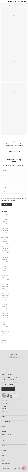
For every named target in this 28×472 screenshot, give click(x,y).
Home (2, 437)
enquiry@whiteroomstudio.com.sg (9, 382)
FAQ (2, 458)
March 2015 (4, 342)
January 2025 (4, 243)
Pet (2, 419)
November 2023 (5, 257)
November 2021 (5, 293)
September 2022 (5, 286)
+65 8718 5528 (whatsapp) (8, 386)
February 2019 (4, 326)
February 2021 (4, 302)
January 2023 (4, 277)
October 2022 (4, 284)
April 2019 (3, 324)
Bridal (2, 429)
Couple (3, 426)
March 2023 (4, 273)
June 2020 (4, 304)
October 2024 (4, 250)
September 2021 (5, 295)
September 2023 (5, 259)
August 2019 (4, 320)
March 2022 (4, 290)
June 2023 (4, 266)
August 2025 (4, 237)
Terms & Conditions (6, 463)
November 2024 (5, 248)
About (2, 440)
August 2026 (4, 214)
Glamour (3, 424)
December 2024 (5, 246)
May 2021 (3, 299)
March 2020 (4, 308)
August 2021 (4, 297)
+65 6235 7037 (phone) (7, 384)
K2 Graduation (5, 408)
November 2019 (5, 317)
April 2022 (3, 288)
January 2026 (4, 228)
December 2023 (5, 255)
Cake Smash (4, 411)
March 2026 (4, 223)
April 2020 (3, 306)
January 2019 (4, 329)
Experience (4, 448)
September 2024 (5, 252)
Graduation (4, 406)
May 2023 (3, 268)
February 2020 (4, 311)
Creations (3, 450)
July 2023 (3, 264)
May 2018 (3, 335)
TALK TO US (8, 389)
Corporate (3, 431)
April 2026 (3, 221)
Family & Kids (4, 403)
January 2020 (4, 313)
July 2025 (3, 239)
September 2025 (5, 235)
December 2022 (5, 279)
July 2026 (3, 217)
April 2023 (3, 270)
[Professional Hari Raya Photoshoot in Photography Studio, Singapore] (14, 91)
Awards (3, 442)
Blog (2, 455)
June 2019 (4, 322)
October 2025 (4, 232)
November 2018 (5, 331)
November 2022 (5, 282)
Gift (2, 453)
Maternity (3, 416)
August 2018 (4, 333)
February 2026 (4, 226)
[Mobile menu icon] (25, 1)
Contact (3, 460)
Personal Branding (5, 421)
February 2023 (4, 275)
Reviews (3, 445)
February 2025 (4, 241)
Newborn (3, 413)
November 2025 (5, 230)
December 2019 (5, 315)
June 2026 (4, 219)
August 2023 (4, 261)
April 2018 (3, 337)
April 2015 (3, 340)
